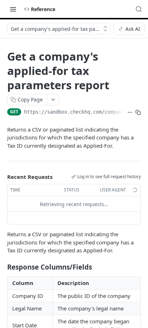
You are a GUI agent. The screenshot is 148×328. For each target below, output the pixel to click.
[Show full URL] (130, 112)
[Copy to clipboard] (138, 112)
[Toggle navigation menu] (13, 9)
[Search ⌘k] (138, 9)
